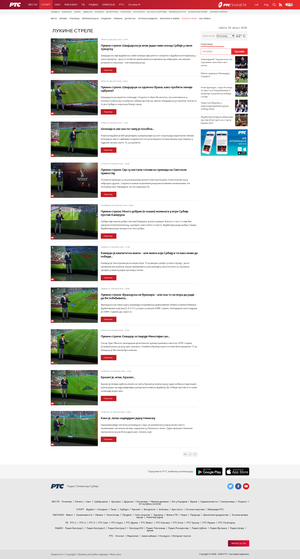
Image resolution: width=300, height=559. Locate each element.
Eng (266, 4)
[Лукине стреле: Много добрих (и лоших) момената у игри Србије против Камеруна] (74, 221)
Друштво (128, 501)
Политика (67, 501)
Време (193, 501)
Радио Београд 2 (96, 528)
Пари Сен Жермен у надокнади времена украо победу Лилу (215, 105)
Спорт (46, 4)
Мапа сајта (238, 543)
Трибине (118, 18)
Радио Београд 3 (117, 528)
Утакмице (74, 18)
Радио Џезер (237, 528)
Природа (195, 514)
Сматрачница (227, 501)
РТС (121, 4)
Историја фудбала (148, 18)
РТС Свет (103, 522)
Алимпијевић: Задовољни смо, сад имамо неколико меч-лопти (217, 62)
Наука (184, 514)
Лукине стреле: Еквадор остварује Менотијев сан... (135, 336)
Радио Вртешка (218, 528)
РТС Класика (163, 522)
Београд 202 (136, 528)
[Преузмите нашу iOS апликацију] (237, 471)
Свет (88, 501)
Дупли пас (130, 18)
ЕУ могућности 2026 (150, 504)
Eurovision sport (198, 12)
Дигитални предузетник (216, 514)
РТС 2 (83, 522)
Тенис (77, 12)
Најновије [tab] (207, 44)
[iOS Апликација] (224, 142)
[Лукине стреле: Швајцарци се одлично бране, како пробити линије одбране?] (74, 97)
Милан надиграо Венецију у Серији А (215, 75)
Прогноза (209, 35)
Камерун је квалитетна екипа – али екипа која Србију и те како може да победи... (149, 254)
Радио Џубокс (199, 528)
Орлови (63, 18)
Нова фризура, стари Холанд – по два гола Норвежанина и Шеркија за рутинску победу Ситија (217, 92)
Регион (79, 501)
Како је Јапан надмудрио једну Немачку (128, 418)
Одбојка (87, 12)
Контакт (119, 536)
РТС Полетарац (226, 522)
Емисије (108, 4)
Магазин (71, 4)
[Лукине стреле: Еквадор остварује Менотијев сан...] (74, 346)
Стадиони (106, 18)
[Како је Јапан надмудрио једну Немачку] (74, 428)
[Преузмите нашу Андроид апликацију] (209, 471)
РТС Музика (208, 522)
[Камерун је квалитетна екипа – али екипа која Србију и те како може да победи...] (74, 263)
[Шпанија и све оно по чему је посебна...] (74, 139)
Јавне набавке (149, 536)
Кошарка (67, 12)
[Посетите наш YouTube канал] (246, 486)
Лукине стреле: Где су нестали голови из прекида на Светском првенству (144, 171)
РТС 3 (92, 522)
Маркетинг (133, 536)
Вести (32, 4)
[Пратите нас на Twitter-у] (230, 486)
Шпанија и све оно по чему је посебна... (127, 129)
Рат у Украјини (179, 501)
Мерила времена (160, 501)
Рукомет (99, 12)
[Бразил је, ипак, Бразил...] (74, 387)
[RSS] (280, 4)
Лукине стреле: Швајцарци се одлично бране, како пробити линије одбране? (146, 89)
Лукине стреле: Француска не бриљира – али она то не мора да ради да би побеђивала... (147, 296)
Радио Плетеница (155, 528)
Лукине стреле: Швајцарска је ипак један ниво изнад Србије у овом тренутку (146, 47)
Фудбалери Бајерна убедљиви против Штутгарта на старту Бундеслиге (217, 119)
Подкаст (242, 501)
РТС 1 (73, 522)
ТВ (83, 4)
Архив (150, 530)
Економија (142, 501)
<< (185, 454)
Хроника (116, 501)
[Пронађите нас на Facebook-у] (238, 486)
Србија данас (101, 501)
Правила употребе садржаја (93, 554)
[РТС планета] (232, 4)
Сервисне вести (208, 501)
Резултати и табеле (169, 18)
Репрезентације (90, 18)
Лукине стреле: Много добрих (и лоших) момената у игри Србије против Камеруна (144, 213)
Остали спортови (157, 12)
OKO (57, 4)
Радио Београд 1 (74, 528)
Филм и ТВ (172, 514)
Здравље (158, 514)
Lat (256, 4)
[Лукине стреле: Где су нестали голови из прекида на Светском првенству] (74, 180)
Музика (99, 514)
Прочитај (108, 70)
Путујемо (127, 514)
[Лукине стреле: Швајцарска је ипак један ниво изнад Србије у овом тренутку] (74, 56)
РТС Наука (117, 522)
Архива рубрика (219, 12)
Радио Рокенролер (178, 528)
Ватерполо (112, 12)
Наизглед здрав (154, 517)
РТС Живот (147, 522)
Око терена (205, 18)
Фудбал (55, 12)
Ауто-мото (139, 12)
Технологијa (112, 514)
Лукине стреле (189, 18)
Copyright (71, 554)
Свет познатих (142, 514)
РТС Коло (178, 522)
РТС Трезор (193, 522)
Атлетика (125, 12)
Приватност (57, 554)
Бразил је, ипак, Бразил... (118, 377)
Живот (69, 514)
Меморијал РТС (177, 12)
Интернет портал (181, 536)
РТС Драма (132, 522)
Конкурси (164, 536)
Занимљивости (84, 514)
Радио (93, 4)
